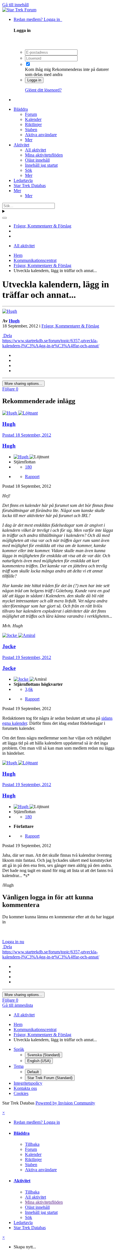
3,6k (29, 689)
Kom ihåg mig (38, 69)
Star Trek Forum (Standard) (49, 1078)
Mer (28, 139)
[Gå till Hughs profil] (9, 311)
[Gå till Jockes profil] (10, 635)
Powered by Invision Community (65, 1103)
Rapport (32, 476)
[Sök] (4, 218)
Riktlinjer (33, 124)
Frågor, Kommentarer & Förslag (70, 326)
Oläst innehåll (37, 160)
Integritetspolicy (28, 1083)
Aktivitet (21, 144)
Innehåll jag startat (41, 165)
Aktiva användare (41, 134)
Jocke (9, 668)
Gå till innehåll (15, 4)
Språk (19, 1049)
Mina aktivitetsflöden (44, 155)
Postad (26, 435)
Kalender (33, 119)
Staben (31, 129)
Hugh (14, 320)
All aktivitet (35, 149)
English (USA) (39, 1061)
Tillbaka (32, 1144)
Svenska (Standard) (43, 1055)
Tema (19, 1066)
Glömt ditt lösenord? (43, 90)
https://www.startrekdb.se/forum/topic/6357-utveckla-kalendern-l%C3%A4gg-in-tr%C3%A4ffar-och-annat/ (50, 343)
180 (28, 467)
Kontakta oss (25, 1088)
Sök (28, 170)
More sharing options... (23, 383)
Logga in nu (13, 941)
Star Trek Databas (30, 185)
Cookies (21, 1093)
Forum (31, 114)
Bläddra (21, 109)
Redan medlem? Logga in (38, 19)
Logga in (34, 80)
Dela (7, 335)
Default (33, 1072)
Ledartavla (23, 180)
